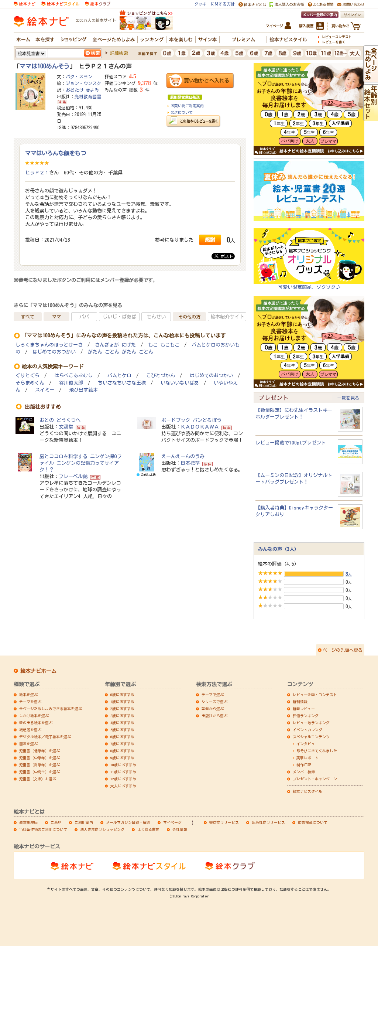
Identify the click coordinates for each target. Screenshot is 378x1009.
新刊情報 (300, 701)
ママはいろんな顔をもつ (55, 153)
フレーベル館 (73, 476)
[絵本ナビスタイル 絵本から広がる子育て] (60, 3)
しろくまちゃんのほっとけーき (49, 344)
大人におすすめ (123, 786)
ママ (56, 316)
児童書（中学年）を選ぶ (39, 758)
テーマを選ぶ (30, 701)
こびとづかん (160, 375)
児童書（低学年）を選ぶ (39, 751)
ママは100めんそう (45, 66)
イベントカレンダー (309, 730)
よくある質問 (148, 829)
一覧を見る (348, 398)
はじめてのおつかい (54, 352)
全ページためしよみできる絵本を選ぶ (50, 708)
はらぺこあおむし (73, 375)
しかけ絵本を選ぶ (34, 715)
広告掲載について (312, 822)
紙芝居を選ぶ (30, 730)
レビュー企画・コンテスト (315, 694)
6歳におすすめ (122, 737)
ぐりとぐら (27, 375)
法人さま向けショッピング (102, 829)
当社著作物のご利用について (43, 829)
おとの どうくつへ (59, 420)
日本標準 (190, 463)
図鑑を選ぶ (28, 744)
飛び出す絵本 (83, 390)
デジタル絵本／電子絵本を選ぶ (45, 737)
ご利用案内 (84, 822)
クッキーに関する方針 (214, 4)
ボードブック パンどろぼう (191, 420)
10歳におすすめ (123, 765)
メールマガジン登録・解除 (128, 822)
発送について (182, 112)
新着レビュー (304, 708)
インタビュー (307, 744)
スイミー (44, 390)
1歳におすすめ (122, 701)
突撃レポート (307, 758)
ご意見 (56, 822)
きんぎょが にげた (115, 344)
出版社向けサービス (268, 822)
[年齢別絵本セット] (370, 118)
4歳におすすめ (122, 723)
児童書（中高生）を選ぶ (39, 772)
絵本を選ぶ (28, 694)
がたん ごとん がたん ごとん (120, 352)
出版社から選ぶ (214, 715)
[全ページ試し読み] (370, 79)
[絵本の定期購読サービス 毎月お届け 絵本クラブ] (97, 3)
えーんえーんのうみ (183, 456)
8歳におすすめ (122, 751)
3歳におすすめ (122, 715)
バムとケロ (119, 375)
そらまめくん (30, 383)
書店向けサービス (224, 822)
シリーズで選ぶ (214, 701)
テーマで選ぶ (213, 694)
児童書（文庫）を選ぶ (37, 779)
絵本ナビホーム (38, 671)
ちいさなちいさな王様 (122, 383)
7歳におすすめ (122, 744)
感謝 (210, 239)
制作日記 (303, 765)
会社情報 (179, 829)
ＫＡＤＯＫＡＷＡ (200, 426)
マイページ (172, 822)
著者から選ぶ (213, 708)
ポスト (226, 256)
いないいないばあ (180, 383)
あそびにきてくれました (316, 751)
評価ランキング (306, 715)
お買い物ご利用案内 (187, 106)
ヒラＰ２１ (37, 172)
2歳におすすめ (122, 708)
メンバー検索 (304, 772)
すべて (27, 316)
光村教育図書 (88, 96)
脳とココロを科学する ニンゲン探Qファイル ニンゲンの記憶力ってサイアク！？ (80, 463)
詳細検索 (119, 53)
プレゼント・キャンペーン (315, 779)
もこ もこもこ (163, 344)
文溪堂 (66, 426)
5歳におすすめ (122, 730)
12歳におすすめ (123, 779)
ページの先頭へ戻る (342, 650)
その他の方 (189, 316)
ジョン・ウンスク (83, 83)
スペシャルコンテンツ (311, 737)
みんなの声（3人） (278, 549)
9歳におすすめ (122, 758)
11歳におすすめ (123, 772)
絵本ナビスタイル (307, 791)
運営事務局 (28, 822)
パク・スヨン (79, 76)
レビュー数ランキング (311, 723)
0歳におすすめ (122, 694)
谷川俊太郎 (71, 383)
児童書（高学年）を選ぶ (39, 765)
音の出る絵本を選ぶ (35, 723)
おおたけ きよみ (82, 90)
